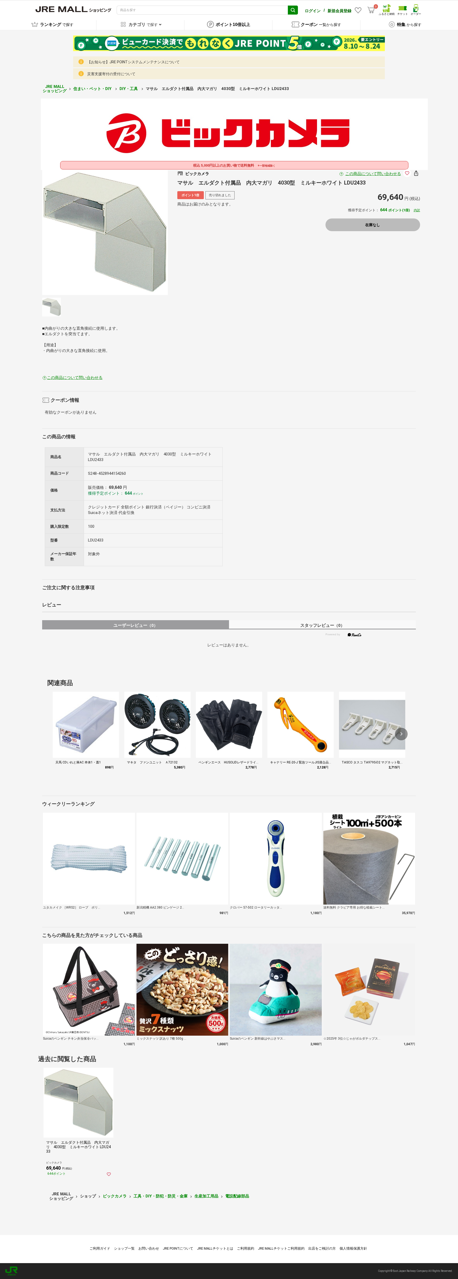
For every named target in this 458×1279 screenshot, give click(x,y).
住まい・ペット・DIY (93, 88)
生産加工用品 (206, 1196)
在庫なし (372, 225)
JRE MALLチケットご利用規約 (281, 1248)
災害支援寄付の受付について (111, 74)
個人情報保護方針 (353, 1248)
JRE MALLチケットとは (215, 1248)
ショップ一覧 (124, 1248)
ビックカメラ (115, 1196)
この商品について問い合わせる (373, 173)
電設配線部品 (237, 1196)
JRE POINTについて (178, 1248)
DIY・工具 (129, 88)
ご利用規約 (245, 1248)
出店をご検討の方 (322, 1248)
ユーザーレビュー (135, 625)
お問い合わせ (148, 1248)
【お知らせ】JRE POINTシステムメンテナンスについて (133, 62)
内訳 (417, 210)
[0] (371, 10)
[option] (105, 232)
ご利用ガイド (100, 1248)
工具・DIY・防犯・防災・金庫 (161, 1196)
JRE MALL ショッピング (55, 88)
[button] (401, 734)
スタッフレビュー (322, 625)
